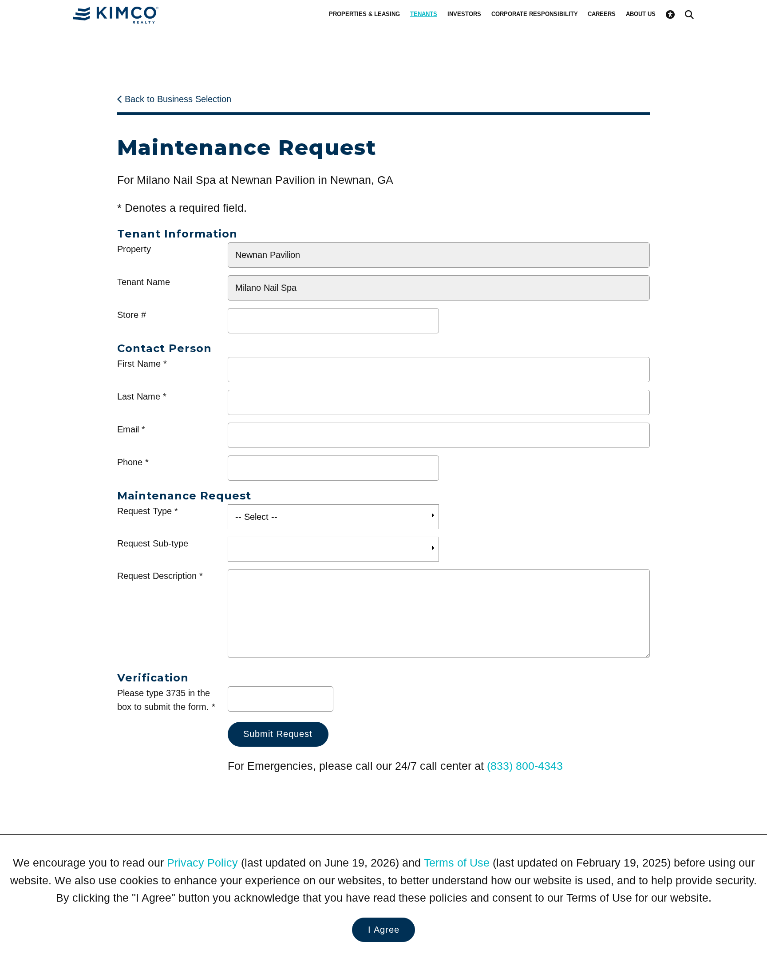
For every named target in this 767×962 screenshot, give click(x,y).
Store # (131, 315)
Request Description (157, 576)
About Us (641, 14)
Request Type (144, 511)
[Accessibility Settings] (670, 14)
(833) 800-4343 (525, 766)
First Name (139, 363)
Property (134, 249)
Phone (129, 462)
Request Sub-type (152, 543)
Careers (602, 14)
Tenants (423, 14)
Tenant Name (143, 282)
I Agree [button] (383, 929)
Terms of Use (457, 863)
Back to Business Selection (178, 99)
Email (128, 429)
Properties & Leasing (364, 14)
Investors (464, 14)
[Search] (689, 14)
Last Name (138, 396)
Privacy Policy (202, 863)
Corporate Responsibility (534, 14)
